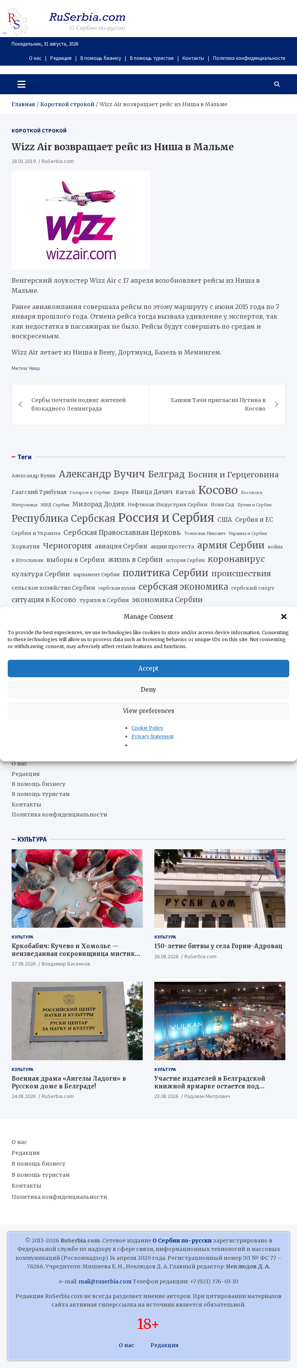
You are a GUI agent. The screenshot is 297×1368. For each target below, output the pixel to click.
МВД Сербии (55, 504)
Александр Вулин (34, 476)
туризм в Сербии (104, 600)
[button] (284, 616)
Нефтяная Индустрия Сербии (168, 504)
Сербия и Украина (36, 533)
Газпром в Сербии (90, 492)
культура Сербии (41, 574)
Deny (148, 689)
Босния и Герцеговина (233, 474)
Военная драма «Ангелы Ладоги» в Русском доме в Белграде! (69, 1082)
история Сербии (185, 560)
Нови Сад (222, 504)
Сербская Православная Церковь (122, 532)
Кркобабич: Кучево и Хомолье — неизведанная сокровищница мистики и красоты (75, 953)
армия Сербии (231, 545)
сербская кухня (116, 588)
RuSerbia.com (58, 161)
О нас (35, 58)
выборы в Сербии (75, 559)
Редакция (61, 58)
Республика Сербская (63, 518)
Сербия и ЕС (254, 519)
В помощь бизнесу (100, 58)
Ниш (34, 368)
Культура (22, 937)
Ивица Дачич (151, 492)
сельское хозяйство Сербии (53, 587)
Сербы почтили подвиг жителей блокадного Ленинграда (78, 404)
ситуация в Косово (44, 600)
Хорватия (26, 546)
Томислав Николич (204, 533)
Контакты (193, 58)
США (224, 519)
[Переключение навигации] (21, 84)
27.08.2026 (24, 963)
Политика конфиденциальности (249, 58)
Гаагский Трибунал (39, 492)
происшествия (241, 573)
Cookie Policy (147, 728)
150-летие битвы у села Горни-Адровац (218, 946)
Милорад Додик (98, 504)
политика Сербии (165, 573)
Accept (148, 668)
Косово (218, 490)
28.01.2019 (24, 161)
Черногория (67, 545)
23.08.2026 (166, 1096)
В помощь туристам (152, 58)
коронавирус (236, 559)
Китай (185, 492)
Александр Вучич (102, 474)
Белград (166, 474)
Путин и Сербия (254, 504)
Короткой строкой (39, 130)
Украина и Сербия (248, 533)
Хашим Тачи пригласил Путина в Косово (218, 404)
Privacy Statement (152, 737)
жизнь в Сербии (135, 560)
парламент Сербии (96, 574)
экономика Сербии (167, 599)
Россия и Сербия (166, 518)
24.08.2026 (24, 1096)
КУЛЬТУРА (32, 839)
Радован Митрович (207, 1096)
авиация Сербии (121, 546)
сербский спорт (252, 588)
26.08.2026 (166, 956)
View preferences (148, 711)
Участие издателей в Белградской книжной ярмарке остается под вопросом (209, 1086)
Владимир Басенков (66, 963)
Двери (120, 492)
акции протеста (172, 546)
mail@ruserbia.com (105, 1281)
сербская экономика (183, 587)
